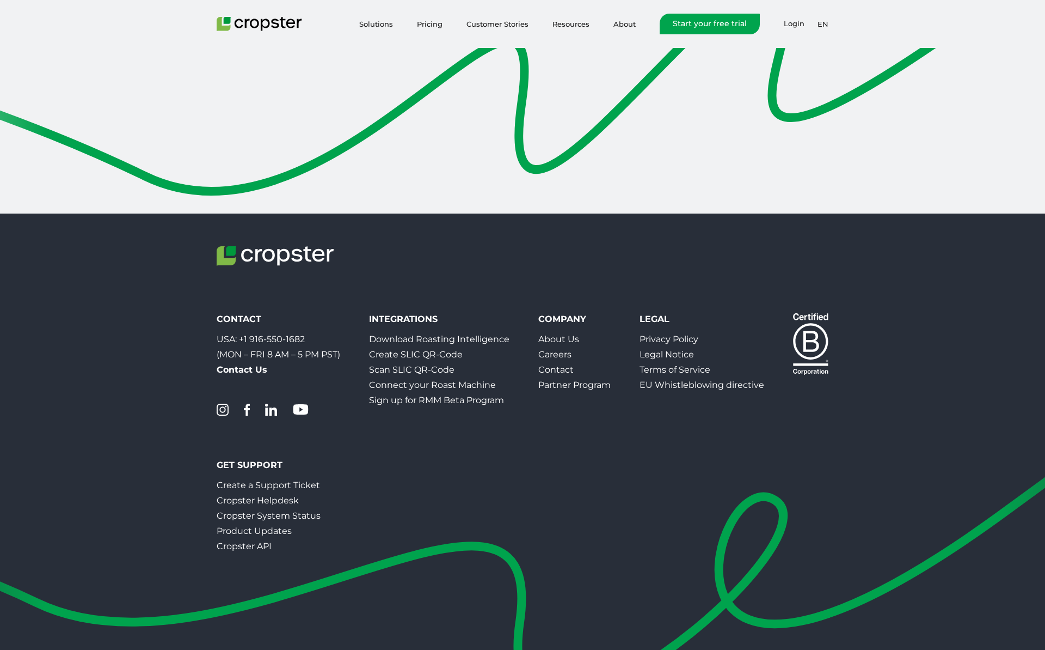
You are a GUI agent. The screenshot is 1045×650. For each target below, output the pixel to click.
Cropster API (244, 546)
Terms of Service (675, 370)
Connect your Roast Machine (432, 385)
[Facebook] (247, 410)
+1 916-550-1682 (272, 339)
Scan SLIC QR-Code (411, 370)
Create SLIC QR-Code (416, 354)
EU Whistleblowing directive (702, 385)
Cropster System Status (269, 516)
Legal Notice (667, 354)
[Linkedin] (271, 410)
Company (562, 319)
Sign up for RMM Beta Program (436, 400)
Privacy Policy (669, 339)
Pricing (429, 24)
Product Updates (254, 531)
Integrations (403, 319)
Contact (556, 370)
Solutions (376, 24)
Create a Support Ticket (268, 485)
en (822, 24)
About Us (558, 339)
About (624, 24)
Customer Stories (497, 24)
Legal (654, 319)
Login (794, 24)
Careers (554, 354)
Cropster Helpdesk (258, 500)
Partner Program (574, 385)
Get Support (249, 465)
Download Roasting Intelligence (439, 339)
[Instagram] (223, 410)
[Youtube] (300, 410)
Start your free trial (710, 23)
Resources (570, 24)
